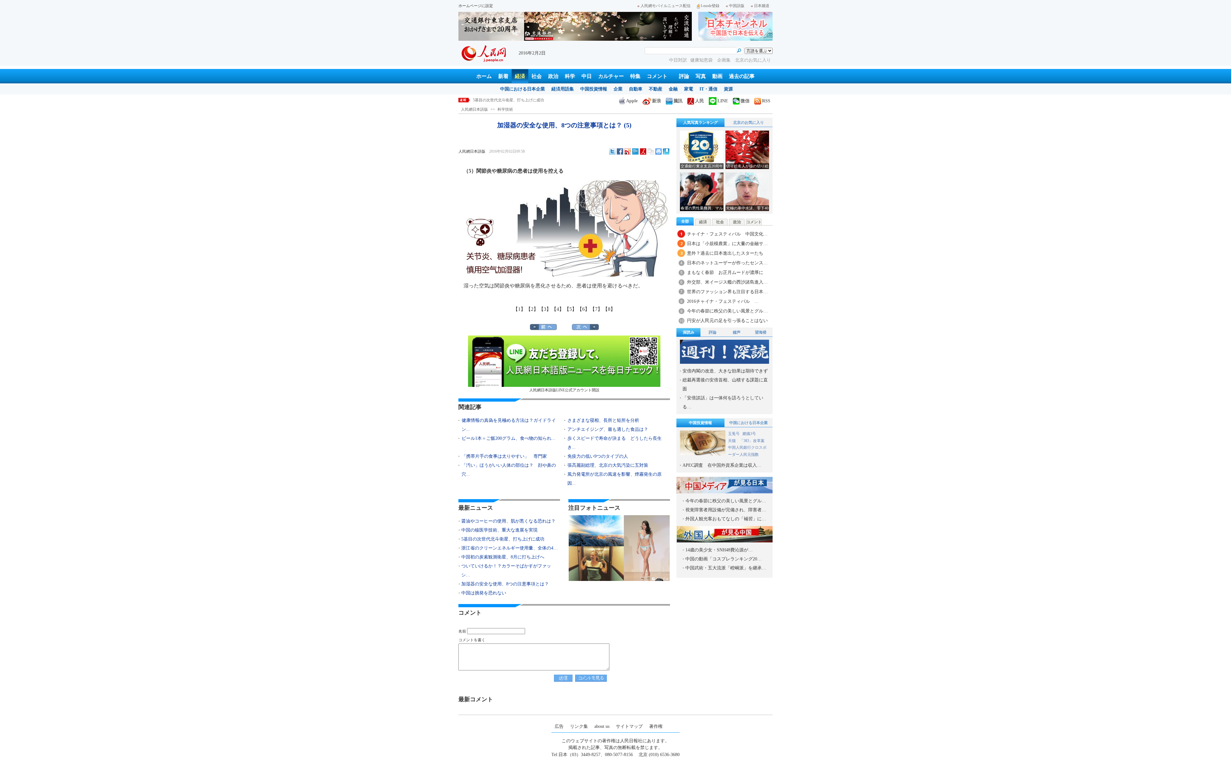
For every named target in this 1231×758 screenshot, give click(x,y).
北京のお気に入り (753, 60)
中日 (587, 76)
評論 (684, 76)
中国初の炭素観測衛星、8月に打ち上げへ (502, 557)
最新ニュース (475, 508)
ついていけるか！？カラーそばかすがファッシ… (506, 570)
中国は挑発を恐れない (483, 593)
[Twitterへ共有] (612, 151)
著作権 (656, 726)
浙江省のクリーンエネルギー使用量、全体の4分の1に (519, 100)
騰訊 (678, 100)
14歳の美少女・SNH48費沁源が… (719, 550)
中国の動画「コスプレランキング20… (723, 559)
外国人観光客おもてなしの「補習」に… (725, 518)
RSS (766, 100)
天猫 (732, 441)
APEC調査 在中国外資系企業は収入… (721, 465)
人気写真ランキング (700, 122)
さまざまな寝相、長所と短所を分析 (603, 420)
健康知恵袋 (702, 60)
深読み (688, 332)
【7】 (596, 309)
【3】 (545, 309)
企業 (618, 89)
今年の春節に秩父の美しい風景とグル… (727, 311)
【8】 (609, 309)
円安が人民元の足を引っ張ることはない (727, 320)
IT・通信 (708, 89)
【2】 (532, 309)
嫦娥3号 (749, 433)
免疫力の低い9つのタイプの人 (597, 456)
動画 (717, 76)
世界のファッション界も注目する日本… (727, 291)
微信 (745, 100)
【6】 (583, 309)
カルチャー (611, 76)
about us (601, 726)
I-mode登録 (710, 6)
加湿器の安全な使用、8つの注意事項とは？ (505, 584)
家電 (688, 89)
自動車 (635, 89)
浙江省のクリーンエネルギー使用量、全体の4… (509, 548)
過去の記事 (742, 76)
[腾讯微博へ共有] (635, 151)
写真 (701, 76)
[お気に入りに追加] (666, 151)
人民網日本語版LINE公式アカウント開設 (564, 390)
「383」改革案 (752, 441)
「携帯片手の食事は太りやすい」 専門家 (504, 456)
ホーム (484, 76)
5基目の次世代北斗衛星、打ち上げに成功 (502, 539)
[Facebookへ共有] (620, 151)
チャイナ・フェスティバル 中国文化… (727, 234)
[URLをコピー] (651, 151)
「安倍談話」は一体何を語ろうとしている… (722, 402)
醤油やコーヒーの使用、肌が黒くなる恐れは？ (508, 521)
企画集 (724, 60)
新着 (503, 76)
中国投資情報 (593, 89)
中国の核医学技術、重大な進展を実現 (499, 530)
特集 (635, 76)
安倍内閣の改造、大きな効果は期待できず (725, 371)
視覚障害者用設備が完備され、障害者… (725, 509)
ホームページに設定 (475, 6)
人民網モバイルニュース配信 (666, 6)
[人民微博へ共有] (643, 151)
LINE (722, 100)
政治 (553, 76)
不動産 (655, 89)
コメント (657, 76)
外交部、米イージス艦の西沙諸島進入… (727, 282)
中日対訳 (678, 60)
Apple (632, 100)
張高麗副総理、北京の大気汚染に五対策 (607, 465)
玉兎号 (734, 433)
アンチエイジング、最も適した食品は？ (607, 429)
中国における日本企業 (522, 89)
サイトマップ (629, 726)
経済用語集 (562, 89)
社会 (537, 76)
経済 (520, 76)
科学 (570, 76)
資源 (728, 89)
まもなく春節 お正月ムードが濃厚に (725, 272)
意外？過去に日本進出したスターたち (725, 253)
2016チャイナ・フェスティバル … (723, 301)
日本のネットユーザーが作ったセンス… (727, 262)
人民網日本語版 (474, 109)
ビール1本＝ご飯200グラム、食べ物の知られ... (508, 438)
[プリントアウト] (658, 151)
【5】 (570, 309)
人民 (699, 100)
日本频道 (761, 6)
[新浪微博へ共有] (627, 151)
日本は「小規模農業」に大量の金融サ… (727, 243)
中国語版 (736, 6)
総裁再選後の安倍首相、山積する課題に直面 (725, 384)
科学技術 (505, 109)
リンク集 (579, 726)
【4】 (557, 309)
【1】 (519, 309)
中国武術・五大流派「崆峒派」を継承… (725, 568)
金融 (673, 89)
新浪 (656, 100)
